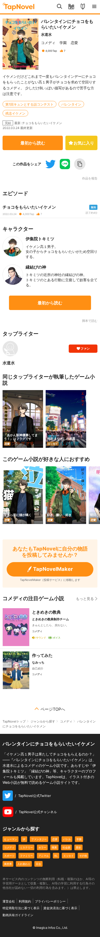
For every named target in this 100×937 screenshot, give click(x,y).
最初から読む (33, 142)
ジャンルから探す (43, 721)
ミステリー (26, 847)
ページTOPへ (53, 709)
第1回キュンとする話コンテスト (29, 104)
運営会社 (9, 901)
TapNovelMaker (53, 569)
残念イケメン (15, 113)
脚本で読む (89, 321)
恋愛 (74, 42)
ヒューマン (10, 839)
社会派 (66, 847)
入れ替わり (23, 863)
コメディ (48, 42)
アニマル (43, 855)
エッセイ (68, 855)
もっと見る (85, 598)
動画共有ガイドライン (18, 915)
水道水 (46, 34)
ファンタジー (39, 839)
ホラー (42, 847)
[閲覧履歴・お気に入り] (71, 6)
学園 (63, 42)
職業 (54, 847)
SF (24, 839)
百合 (38, 863)
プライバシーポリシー (50, 901)
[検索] (59, 6)
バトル (67, 839)
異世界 (8, 863)
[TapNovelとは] (82, 6)
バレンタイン (71, 104)
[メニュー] (94, 6)
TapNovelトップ (14, 721)
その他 (83, 855)
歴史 (78, 847)
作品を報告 (89, 178)
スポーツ (9, 855)
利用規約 (25, 901)
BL (56, 855)
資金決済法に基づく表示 (60, 908)
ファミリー (26, 855)
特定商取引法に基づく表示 (21, 908)
